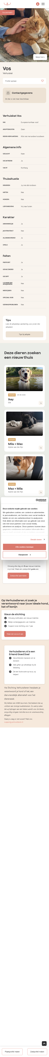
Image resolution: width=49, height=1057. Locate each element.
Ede (9, 403)
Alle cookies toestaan (24, 547)
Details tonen (36, 539)
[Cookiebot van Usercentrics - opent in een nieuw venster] (35, 500)
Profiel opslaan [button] (11, 81)
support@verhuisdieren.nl (13, 722)
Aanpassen (23, 555)
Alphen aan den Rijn (15, 447)
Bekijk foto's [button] (40, 57)
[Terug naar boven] (44, 1043)
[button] (37, 4)
